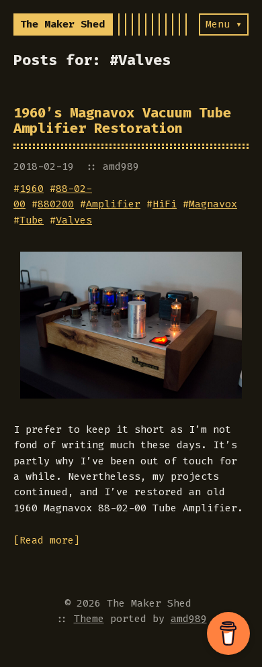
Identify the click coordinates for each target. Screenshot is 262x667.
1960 (31, 188)
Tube (31, 220)
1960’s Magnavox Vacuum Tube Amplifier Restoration (122, 121)
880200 (56, 204)
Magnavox (213, 204)
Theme (89, 618)
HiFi (164, 204)
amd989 (189, 618)
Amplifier (113, 204)
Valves (74, 220)
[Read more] (46, 540)
